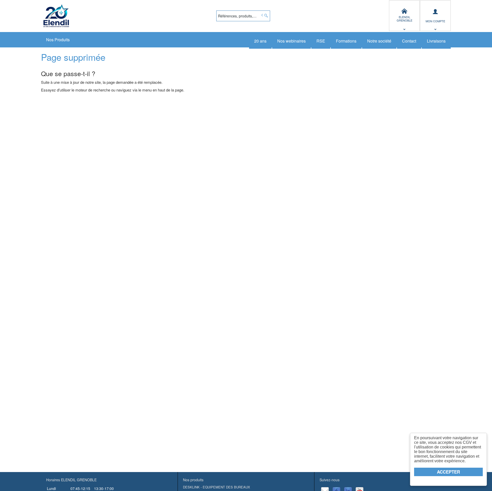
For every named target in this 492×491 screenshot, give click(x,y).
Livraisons (436, 41)
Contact (409, 41)
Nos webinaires (291, 41)
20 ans (260, 41)
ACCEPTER (448, 472)
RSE (320, 41)
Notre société (379, 41)
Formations (346, 41)
